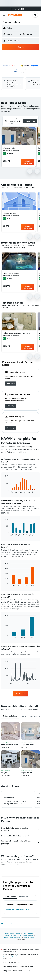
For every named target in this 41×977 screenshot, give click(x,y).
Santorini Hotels (29, 937)
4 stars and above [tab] (10, 716)
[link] (10, 383)
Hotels (18, 933)
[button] (38, 9)
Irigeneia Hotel (9, 148)
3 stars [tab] (23, 716)
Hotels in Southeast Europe (12, 937)
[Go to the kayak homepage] (15, 15)
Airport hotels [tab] (10, 896)
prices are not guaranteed (11, 956)
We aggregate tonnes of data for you (18, 966)
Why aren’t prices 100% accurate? (17, 970)
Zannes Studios (9, 213)
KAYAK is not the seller (12, 962)
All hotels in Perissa (8, 924)
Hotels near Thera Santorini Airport (18, 909)
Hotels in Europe (28, 933)
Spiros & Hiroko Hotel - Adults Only (17, 333)
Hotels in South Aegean (25, 935)
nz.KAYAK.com (9, 933)
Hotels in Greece (10, 935)
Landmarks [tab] (23, 896)
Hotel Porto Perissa (11, 273)
